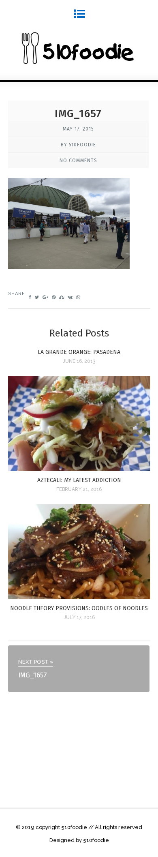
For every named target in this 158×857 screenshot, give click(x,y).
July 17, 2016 (79, 617)
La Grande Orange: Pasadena (79, 352)
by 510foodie (78, 145)
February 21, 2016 (79, 489)
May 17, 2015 (78, 129)
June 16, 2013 (79, 361)
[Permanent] (79, 469)
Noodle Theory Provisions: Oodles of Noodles (79, 608)
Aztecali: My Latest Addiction (79, 480)
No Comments (78, 160)
